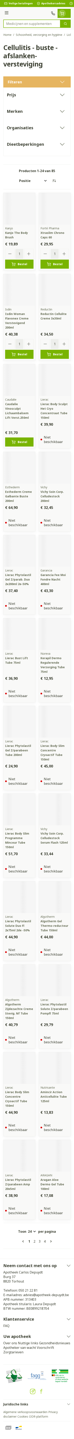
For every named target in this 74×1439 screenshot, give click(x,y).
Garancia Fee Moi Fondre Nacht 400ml (53, 579)
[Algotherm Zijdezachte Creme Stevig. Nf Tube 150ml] (19, 980)
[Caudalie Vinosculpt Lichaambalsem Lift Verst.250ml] (19, 380)
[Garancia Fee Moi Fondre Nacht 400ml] (55, 551)
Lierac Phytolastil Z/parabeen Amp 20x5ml (18, 1184)
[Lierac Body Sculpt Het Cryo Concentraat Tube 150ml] (55, 380)
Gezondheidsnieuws (54, 1343)
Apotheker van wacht (19, 1347)
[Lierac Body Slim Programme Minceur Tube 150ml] (19, 809)
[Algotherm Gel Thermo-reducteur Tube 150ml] (55, 897)
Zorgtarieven (13, 1352)
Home (7, 35)
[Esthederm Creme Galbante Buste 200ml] (19, 468)
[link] (24, 1241)
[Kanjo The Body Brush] (19, 209)
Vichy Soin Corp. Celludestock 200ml (52, 496)
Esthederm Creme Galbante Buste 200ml (18, 496)
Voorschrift (45, 1347)
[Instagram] (33, 1391)
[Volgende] (50, 1241)
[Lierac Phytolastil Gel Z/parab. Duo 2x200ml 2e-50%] (19, 551)
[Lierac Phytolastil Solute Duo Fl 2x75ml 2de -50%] (19, 897)
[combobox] (31, 24)
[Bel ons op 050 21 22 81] (53, 13)
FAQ (6, 1326)
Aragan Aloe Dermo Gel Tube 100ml (52, 1184)
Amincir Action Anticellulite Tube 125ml (53, 1096)
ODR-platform (38, 1416)
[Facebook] (41, 1391)
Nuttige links (28, 1343)
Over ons (10, 1343)
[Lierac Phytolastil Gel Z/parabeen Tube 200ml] (19, 722)
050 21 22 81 (28, 1290)
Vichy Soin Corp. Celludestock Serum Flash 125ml (54, 837)
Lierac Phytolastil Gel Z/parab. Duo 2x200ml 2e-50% (18, 579)
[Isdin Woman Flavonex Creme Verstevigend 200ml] (19, 290)
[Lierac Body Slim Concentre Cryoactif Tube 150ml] (55, 722)
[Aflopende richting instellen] (54, 181)
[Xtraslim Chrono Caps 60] (55, 209)
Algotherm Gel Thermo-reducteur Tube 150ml (54, 925)
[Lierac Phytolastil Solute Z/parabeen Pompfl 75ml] (55, 980)
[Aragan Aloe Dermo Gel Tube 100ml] (55, 1156)
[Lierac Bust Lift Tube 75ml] (19, 634)
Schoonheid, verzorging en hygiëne (39, 35)
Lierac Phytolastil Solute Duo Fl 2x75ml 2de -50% (18, 925)
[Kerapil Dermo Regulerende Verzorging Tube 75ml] (55, 634)
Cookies (22, 1416)
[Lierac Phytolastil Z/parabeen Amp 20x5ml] (19, 1156)
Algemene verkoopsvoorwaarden (25, 1412)
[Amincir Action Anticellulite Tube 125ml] (55, 1068)
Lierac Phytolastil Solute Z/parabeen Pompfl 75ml (54, 1008)
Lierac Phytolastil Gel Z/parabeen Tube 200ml (18, 750)
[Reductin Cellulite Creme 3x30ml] (55, 290)
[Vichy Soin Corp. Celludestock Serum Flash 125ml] (55, 809)
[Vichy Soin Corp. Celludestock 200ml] (55, 468)
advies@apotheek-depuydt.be (46, 1295)
